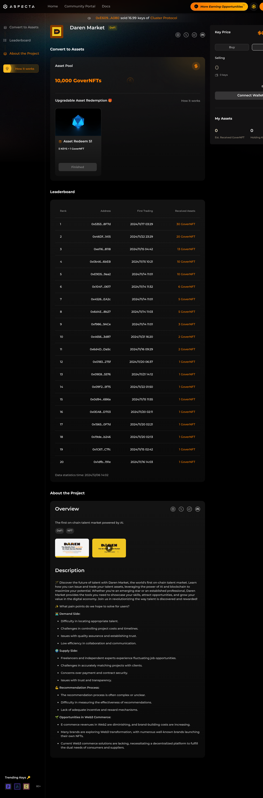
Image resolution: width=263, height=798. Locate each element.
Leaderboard (62, 192)
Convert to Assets (67, 49)
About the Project (67, 493)
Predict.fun (165, 18)
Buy (232, 47)
